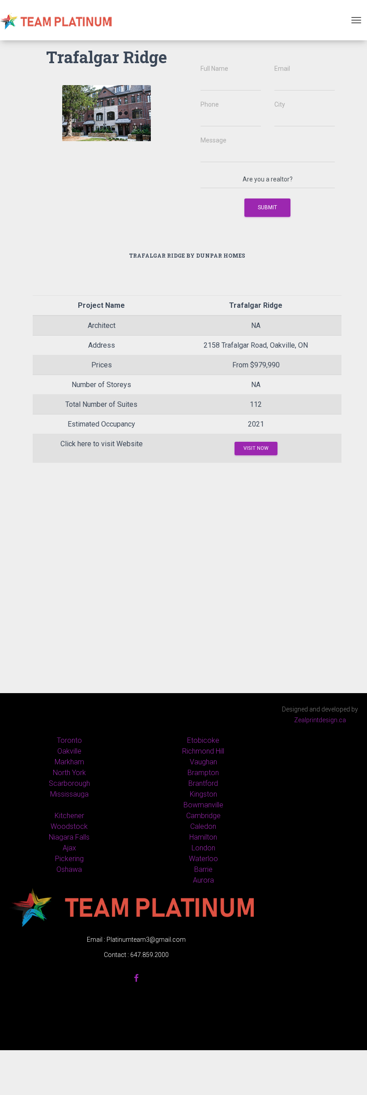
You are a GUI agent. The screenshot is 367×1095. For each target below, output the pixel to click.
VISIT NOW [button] (256, 448)
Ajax (69, 848)
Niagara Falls (69, 837)
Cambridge (203, 815)
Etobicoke (203, 740)
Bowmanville (203, 805)
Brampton (203, 772)
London (203, 848)
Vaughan (203, 762)
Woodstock (69, 826)
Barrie (203, 869)
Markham (69, 762)
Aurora (203, 880)
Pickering (69, 858)
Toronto (69, 740)
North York (69, 772)
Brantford (203, 783)
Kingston (203, 794)
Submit (267, 207)
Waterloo (203, 858)
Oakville (69, 751)
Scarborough (69, 783)
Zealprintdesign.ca (320, 720)
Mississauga (69, 794)
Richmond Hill (203, 751)
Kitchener (69, 815)
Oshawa (69, 869)
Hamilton (203, 837)
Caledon (203, 826)
